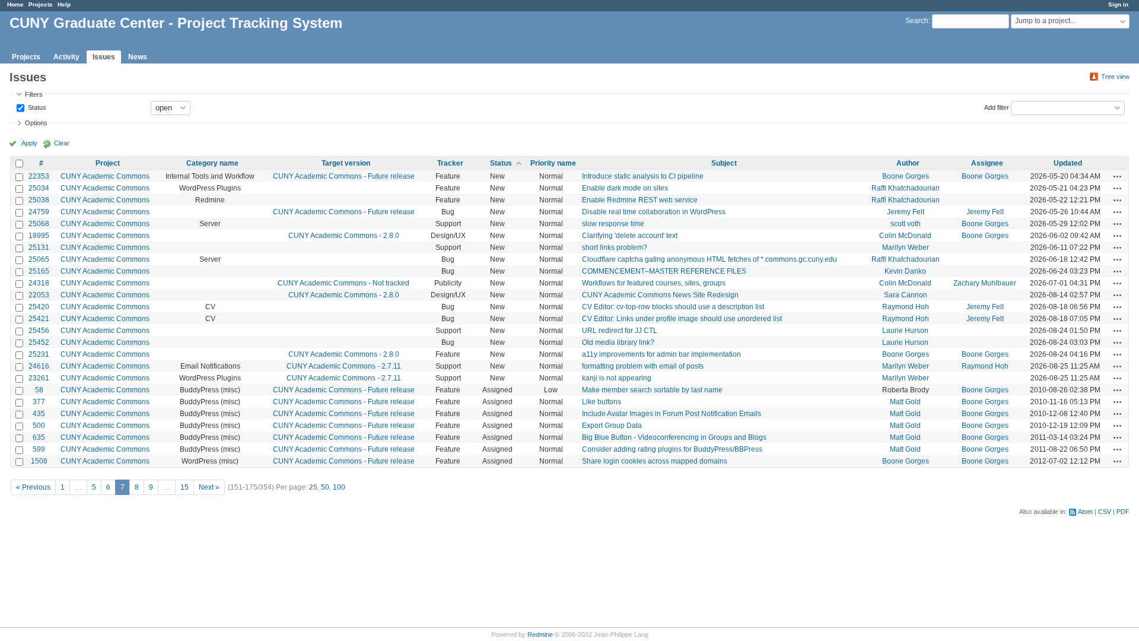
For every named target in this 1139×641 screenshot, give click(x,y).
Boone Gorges (905, 176)
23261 (38, 378)
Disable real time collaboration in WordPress (654, 212)
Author (908, 163)
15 (184, 487)
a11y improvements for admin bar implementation (661, 354)
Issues (104, 57)
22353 (38, 176)
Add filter (996, 106)
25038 (38, 200)
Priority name (553, 163)
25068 (38, 224)
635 (39, 437)
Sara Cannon (905, 295)
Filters (34, 94)
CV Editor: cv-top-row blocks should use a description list (673, 307)
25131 (38, 247)
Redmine (540, 634)
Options (36, 122)
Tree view (1115, 76)
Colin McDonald (905, 235)
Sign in (1118, 4)
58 (39, 390)
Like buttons (601, 402)
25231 (38, 354)
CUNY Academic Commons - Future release (344, 176)
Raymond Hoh (905, 307)
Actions (1117, 176)
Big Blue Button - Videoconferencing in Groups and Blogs (674, 437)
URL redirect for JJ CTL (619, 330)
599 (39, 449)
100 (339, 487)
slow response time (613, 224)
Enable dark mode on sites (625, 188)
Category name (212, 163)
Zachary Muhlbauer (984, 283)
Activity (66, 57)
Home (15, 4)
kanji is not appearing (616, 378)
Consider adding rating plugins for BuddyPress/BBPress (672, 449)
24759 (38, 212)
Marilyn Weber (905, 247)
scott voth (905, 224)
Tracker (450, 163)
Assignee (987, 163)
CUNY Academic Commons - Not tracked (343, 283)
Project (108, 163)
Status (36, 106)
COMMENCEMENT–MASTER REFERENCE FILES (664, 271)
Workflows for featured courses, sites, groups (654, 283)
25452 (38, 342)
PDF (1123, 511)
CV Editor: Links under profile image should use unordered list (682, 319)
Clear (61, 143)
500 (39, 425)
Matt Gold (905, 402)
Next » (209, 487)
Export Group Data (612, 425)
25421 (38, 319)
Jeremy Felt (905, 212)
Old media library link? (618, 342)
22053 (38, 295)
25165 (38, 271)
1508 (39, 461)
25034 (38, 188)
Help (64, 4)
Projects (40, 4)
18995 (38, 235)
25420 (38, 307)
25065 (38, 259)
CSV (1104, 511)
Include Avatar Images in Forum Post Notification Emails (671, 414)
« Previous (33, 487)
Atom (1085, 511)
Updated (1068, 163)
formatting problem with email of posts (643, 366)
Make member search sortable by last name (652, 390)
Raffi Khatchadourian (905, 188)
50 (325, 487)
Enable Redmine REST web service (640, 200)
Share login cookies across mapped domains (654, 461)
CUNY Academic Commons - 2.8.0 (343, 235)
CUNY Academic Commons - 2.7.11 (344, 366)
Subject (724, 163)
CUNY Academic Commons (105, 176)
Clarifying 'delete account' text (629, 235)
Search (916, 21)
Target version (346, 163)
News (137, 57)
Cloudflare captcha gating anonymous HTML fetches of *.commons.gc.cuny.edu (709, 259)
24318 (38, 283)
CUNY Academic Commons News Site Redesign (660, 295)
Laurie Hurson (905, 330)
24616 (38, 366)
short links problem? (614, 247)
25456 (38, 330)
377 (39, 402)
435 (39, 414)
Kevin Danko (905, 271)
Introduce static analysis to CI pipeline (643, 176)
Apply (29, 143)
